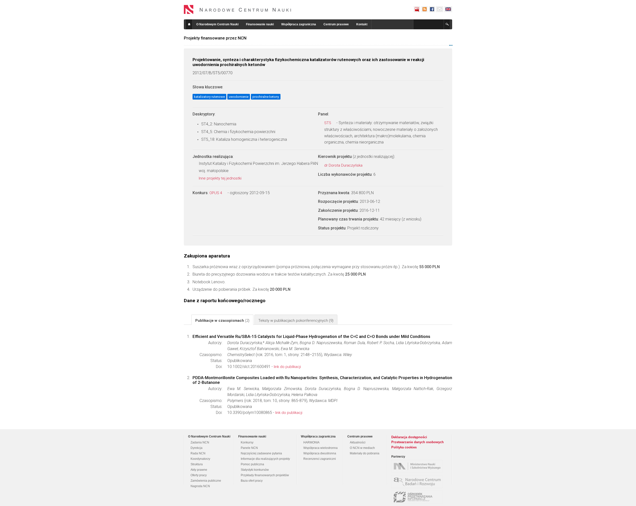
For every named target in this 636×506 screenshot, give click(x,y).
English (448, 9)
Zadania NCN (200, 442)
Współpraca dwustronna (319, 453)
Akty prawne (199, 469)
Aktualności (357, 442)
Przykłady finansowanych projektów (265, 475)
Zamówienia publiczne (206, 480)
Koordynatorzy (200, 458)
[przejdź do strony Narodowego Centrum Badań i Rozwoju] (418, 481)
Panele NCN (249, 447)
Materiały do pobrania (364, 453)
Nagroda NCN (200, 486)
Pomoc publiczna (252, 464)
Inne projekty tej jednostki (220, 178)
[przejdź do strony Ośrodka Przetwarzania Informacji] (418, 497)
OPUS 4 (216, 193)
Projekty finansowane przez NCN (215, 38)
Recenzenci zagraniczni (319, 458)
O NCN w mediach (362, 447)
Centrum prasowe (336, 24)
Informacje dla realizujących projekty (265, 458)
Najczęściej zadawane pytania (261, 453)
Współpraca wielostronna (320, 447)
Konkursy (247, 442)
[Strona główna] (237, 9)
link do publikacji (287, 366)
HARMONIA (311, 442)
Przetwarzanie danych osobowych (417, 442)
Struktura (197, 464)
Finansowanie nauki (260, 24)
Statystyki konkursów (255, 469)
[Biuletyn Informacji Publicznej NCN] (417, 9)
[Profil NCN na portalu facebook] (432, 9)
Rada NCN (198, 453)
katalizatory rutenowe (209, 97)
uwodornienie (238, 97)
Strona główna (189, 24)
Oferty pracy (199, 475)
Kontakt (361, 24)
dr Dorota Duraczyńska (343, 165)
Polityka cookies (404, 447)
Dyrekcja (196, 447)
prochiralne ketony (265, 97)
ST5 (328, 123)
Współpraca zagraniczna (298, 24)
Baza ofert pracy (252, 480)
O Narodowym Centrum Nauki (217, 24)
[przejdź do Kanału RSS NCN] (424, 9)
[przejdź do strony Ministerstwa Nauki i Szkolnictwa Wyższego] (418, 466)
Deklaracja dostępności (409, 437)
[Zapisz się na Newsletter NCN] (439, 9)
